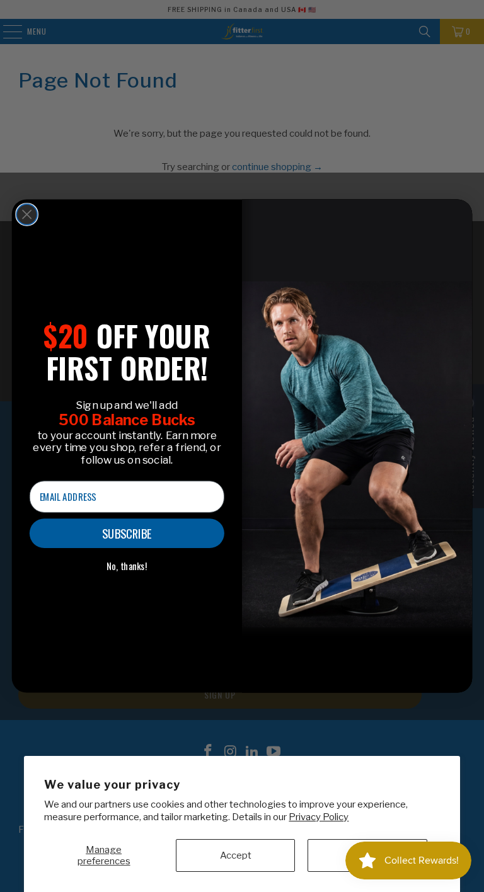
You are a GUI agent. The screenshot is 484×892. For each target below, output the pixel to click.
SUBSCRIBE (127, 533)
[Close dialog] (26, 214)
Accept (235, 855)
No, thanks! (127, 566)
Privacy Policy (319, 817)
